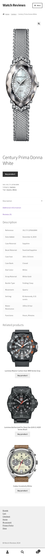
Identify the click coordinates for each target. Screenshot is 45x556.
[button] (39, 23)
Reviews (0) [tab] (7, 214)
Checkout (6, 516)
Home (7, 14)
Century (13, 14)
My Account (7, 552)
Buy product (10, 174)
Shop (5, 528)
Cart (4, 513)
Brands (5, 510)
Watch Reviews (14, 5)
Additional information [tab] (12, 207)
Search (22, 552)
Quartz (9, 190)
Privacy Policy (8, 525)
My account (7, 522)
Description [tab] (7, 201)
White (14, 190)
